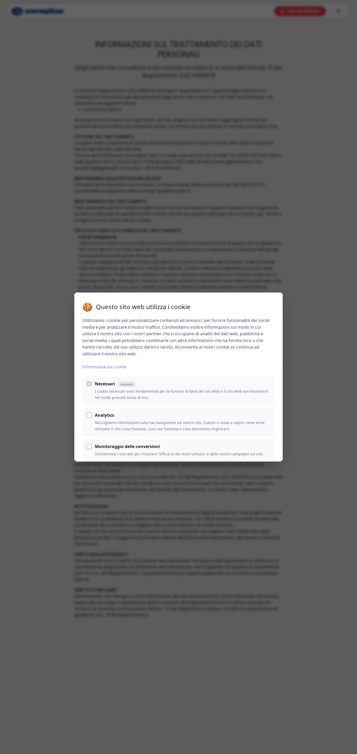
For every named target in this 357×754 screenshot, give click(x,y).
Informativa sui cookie (104, 367)
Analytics (104, 415)
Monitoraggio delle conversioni (127, 446)
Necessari (114, 384)
